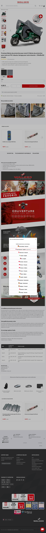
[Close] (36, 239)
